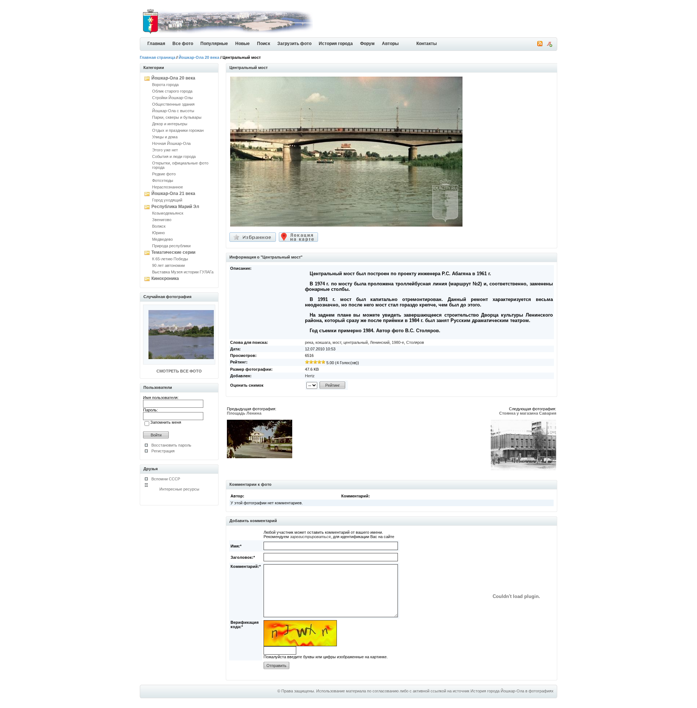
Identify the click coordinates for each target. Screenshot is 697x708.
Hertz (310, 376)
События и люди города (174, 156)
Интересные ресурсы (179, 489)
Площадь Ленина (244, 413)
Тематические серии (173, 252)
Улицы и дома (165, 137)
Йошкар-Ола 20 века (199, 57)
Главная (156, 43)
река (309, 342)
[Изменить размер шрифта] (549, 45)
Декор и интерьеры (169, 124)
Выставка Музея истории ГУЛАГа (182, 272)
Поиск (263, 43)
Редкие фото (164, 174)
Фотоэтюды (162, 180)
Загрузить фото (294, 43)
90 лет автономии (168, 265)
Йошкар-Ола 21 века (173, 193)
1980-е (398, 342)
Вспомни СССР (165, 479)
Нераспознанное (167, 187)
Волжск (159, 226)
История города (336, 43)
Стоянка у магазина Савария (527, 413)
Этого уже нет (165, 150)
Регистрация (163, 451)
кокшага (322, 342)
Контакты (426, 43)
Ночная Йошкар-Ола (171, 143)
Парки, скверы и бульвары (176, 117)
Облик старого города (172, 91)
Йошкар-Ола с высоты (173, 111)
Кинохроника (165, 278)
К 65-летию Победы (170, 259)
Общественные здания (173, 104)
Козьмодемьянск (167, 213)
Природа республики (171, 246)
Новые (242, 43)
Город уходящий (167, 200)
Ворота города (165, 84)
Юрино (158, 233)
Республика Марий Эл (175, 206)
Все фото (182, 43)
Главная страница (157, 57)
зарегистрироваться (310, 536)
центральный (355, 342)
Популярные (214, 43)
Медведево (162, 239)
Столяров (415, 342)
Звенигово (161, 219)
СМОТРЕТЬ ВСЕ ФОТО (179, 371)
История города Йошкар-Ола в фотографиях (512, 691)
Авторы (390, 43)
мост (337, 342)
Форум (367, 43)
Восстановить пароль (171, 445)
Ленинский (380, 342)
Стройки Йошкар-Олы (172, 97)
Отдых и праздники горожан (178, 130)
